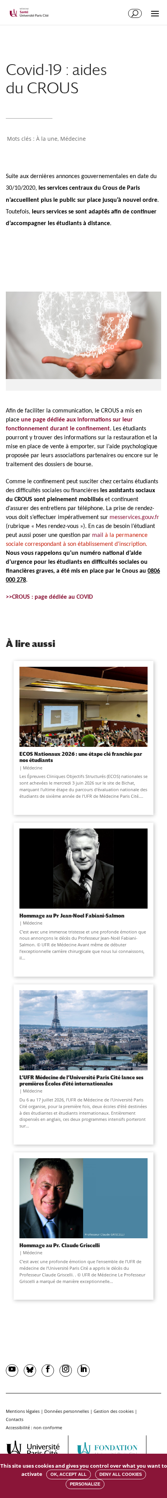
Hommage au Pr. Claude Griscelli (59, 1245)
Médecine (73, 138)
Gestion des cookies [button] (114, 1411)
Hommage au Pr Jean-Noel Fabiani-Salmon (71, 915)
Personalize (85, 1484)
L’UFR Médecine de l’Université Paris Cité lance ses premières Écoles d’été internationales (81, 1080)
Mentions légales (23, 1411)
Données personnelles (66, 1411)
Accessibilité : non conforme (34, 1427)
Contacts (14, 1419)
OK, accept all (68, 1474)
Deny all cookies (120, 1474)
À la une (46, 138)
